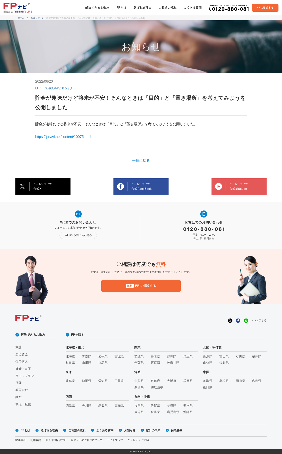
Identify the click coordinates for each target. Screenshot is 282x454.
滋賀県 (139, 381)
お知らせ (35, 18)
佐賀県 (155, 405)
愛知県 (103, 381)
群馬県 (171, 356)
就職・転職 (23, 404)
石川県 (240, 356)
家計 (18, 347)
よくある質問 (193, 7)
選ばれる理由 (143, 7)
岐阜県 (70, 381)
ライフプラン (24, 376)
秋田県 (70, 362)
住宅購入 (21, 361)
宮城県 (119, 356)
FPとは (122, 7)
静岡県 (86, 381)
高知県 (119, 405)
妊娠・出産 (23, 368)
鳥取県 (207, 381)
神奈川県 (173, 362)
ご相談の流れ (168, 7)
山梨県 (207, 362)
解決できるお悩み (97, 7)
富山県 (224, 356)
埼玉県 (188, 356)
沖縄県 (188, 412)
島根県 (224, 381)
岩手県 (103, 356)
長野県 (224, 362)
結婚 (18, 397)
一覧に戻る (141, 160)
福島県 (103, 362)
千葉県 (139, 362)
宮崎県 (155, 412)
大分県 (139, 412)
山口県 (207, 387)
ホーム (21, 18)
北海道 (70, 356)
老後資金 (21, 354)
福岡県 (139, 405)
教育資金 (21, 390)
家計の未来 (153, 430)
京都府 (155, 381)
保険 (18, 383)
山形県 (86, 362)
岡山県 (240, 381)
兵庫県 (188, 381)
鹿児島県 (173, 412)
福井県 (256, 356)
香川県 (86, 405)
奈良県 (139, 387)
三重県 (119, 381)
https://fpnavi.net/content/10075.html (63, 137)
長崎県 (171, 405)
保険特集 (176, 430)
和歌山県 (157, 387)
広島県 (256, 381)
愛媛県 (103, 405)
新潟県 (207, 356)
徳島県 (70, 405)
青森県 (86, 356)
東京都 (155, 362)
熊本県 (188, 405)
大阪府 (171, 381)
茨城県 (139, 356)
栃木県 (155, 356)
